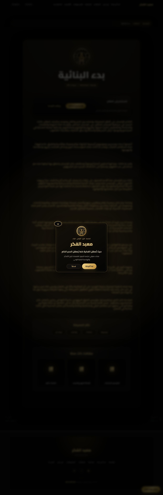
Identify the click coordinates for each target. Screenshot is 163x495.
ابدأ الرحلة (89, 266)
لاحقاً (74, 266)
